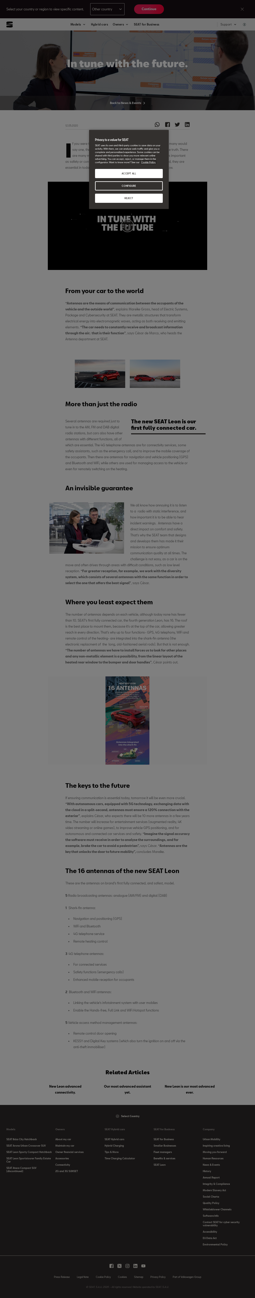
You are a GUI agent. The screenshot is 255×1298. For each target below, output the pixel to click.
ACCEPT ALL (129, 173)
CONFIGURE (129, 185)
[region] (129, 169)
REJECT (129, 198)
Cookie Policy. (148, 162)
